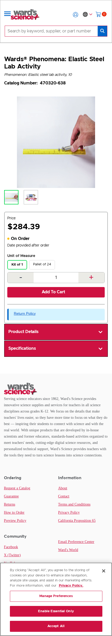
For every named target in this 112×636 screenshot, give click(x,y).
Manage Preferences (55, 596)
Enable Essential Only (56, 611)
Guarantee (11, 496)
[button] (75, 14)
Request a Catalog (17, 488)
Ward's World (68, 550)
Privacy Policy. (71, 585)
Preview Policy (15, 521)
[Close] (103, 571)
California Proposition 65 (77, 521)
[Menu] (7, 14)
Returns (9, 504)
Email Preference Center (76, 542)
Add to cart (53, 292)
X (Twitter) (12, 555)
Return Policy (25, 313)
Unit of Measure (21, 256)
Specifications (22, 348)
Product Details (23, 332)
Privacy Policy (69, 512)
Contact (63, 496)
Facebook (11, 547)
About (62, 488)
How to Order (14, 512)
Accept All (56, 626)
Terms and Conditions (74, 504)
